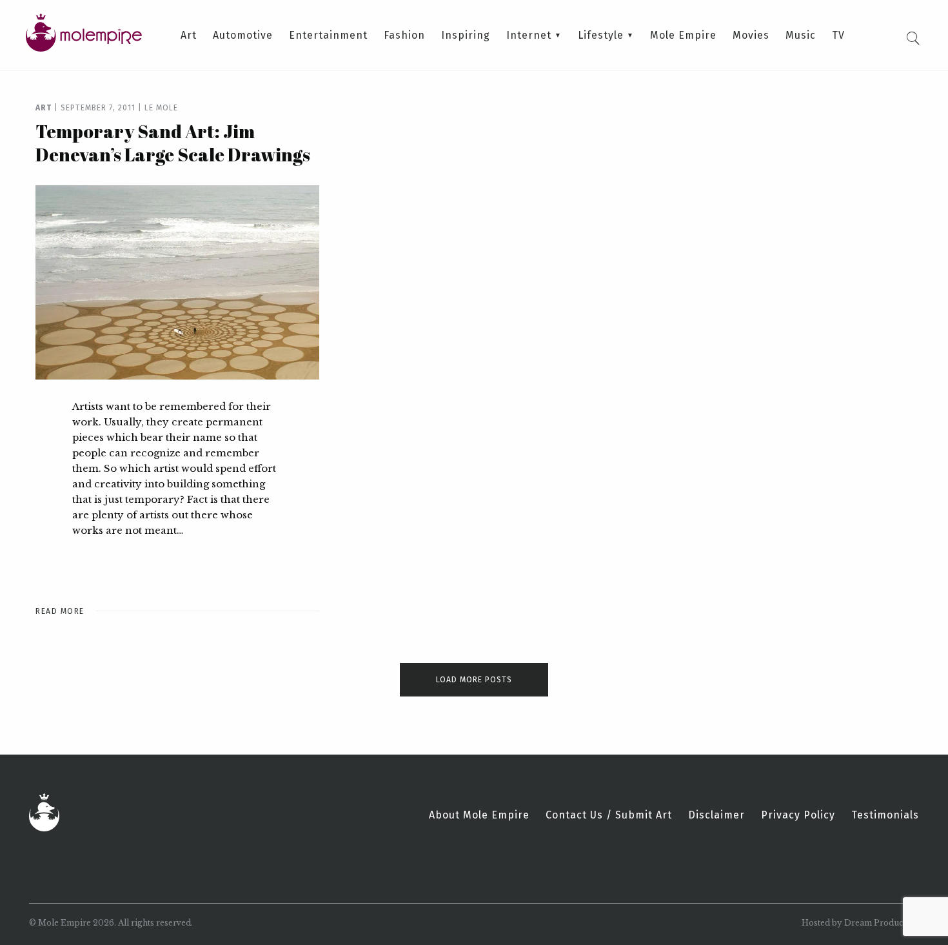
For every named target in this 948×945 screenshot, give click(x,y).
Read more (59, 611)
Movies (751, 35)
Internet (528, 35)
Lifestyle (601, 35)
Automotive (243, 35)
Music (800, 35)
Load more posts (474, 679)
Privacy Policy (798, 815)
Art (189, 35)
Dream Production (881, 923)
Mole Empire (683, 35)
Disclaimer (716, 815)
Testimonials (885, 815)
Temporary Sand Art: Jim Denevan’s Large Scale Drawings (172, 143)
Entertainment (328, 35)
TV (838, 35)
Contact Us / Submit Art (609, 815)
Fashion (404, 35)
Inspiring (465, 35)
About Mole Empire (479, 815)
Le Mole (161, 107)
